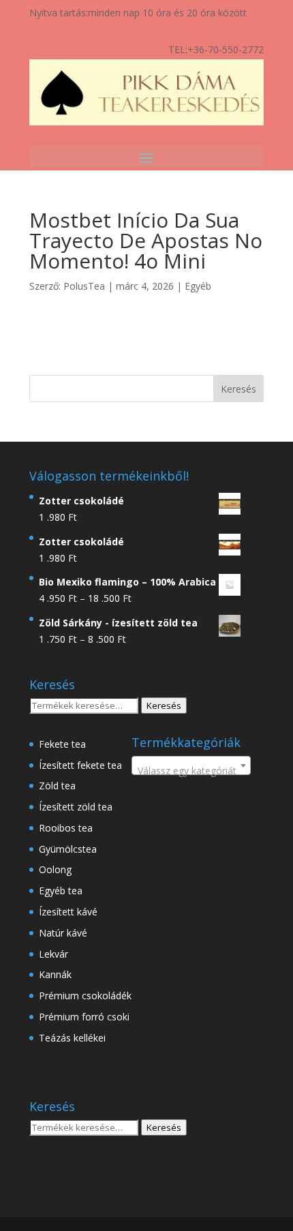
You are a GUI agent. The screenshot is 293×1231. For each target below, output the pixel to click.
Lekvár (53, 953)
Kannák (55, 974)
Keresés (163, 705)
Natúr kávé (63, 932)
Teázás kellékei (72, 1037)
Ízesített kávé (68, 911)
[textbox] (191, 771)
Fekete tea (62, 744)
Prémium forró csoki (84, 1016)
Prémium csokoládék (85, 995)
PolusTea (84, 285)
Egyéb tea (60, 890)
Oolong (55, 869)
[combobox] (191, 765)
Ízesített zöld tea (75, 806)
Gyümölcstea (68, 848)
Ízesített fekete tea (80, 765)
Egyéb (198, 285)
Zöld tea (57, 785)
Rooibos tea (66, 827)
